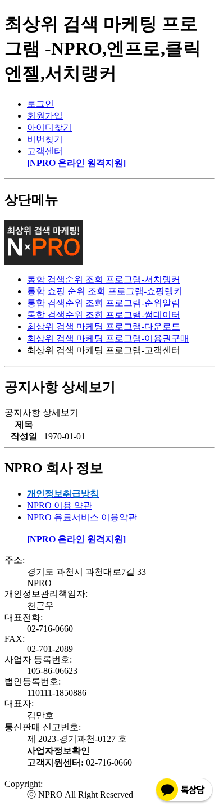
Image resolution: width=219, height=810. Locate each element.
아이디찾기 (49, 127)
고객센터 (45, 151)
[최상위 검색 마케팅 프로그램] (43, 262)
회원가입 (45, 115)
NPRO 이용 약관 (59, 505)
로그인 (40, 104)
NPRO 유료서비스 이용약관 (82, 517)
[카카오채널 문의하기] (184, 801)
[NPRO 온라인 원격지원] (76, 163)
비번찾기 (45, 139)
